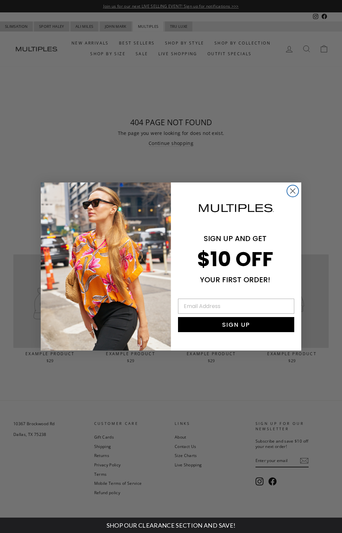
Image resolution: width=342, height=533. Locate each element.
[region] (171, 525)
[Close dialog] (293, 191)
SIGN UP (236, 324)
